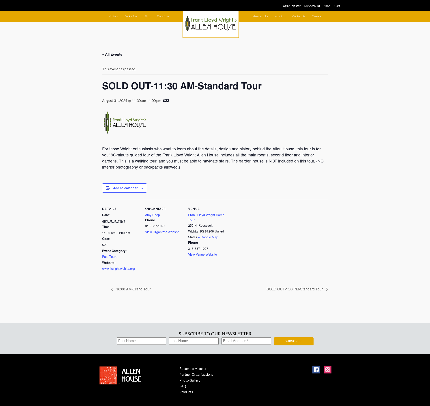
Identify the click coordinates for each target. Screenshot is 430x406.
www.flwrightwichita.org (118, 268)
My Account (312, 6)
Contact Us (298, 16)
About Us (280, 16)
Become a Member (193, 368)
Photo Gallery (189, 380)
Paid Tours (109, 256)
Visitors (113, 16)
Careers (316, 16)
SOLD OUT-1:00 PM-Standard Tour (295, 289)
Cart (337, 6)
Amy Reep (152, 215)
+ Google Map (208, 237)
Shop (327, 6)
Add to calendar (125, 188)
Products (186, 392)
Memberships (260, 16)
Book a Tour (131, 16)
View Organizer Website (162, 232)
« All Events (112, 54)
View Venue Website (202, 254)
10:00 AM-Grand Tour (132, 289)
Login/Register (291, 6)
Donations (163, 16)
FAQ (182, 386)
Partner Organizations (196, 374)
